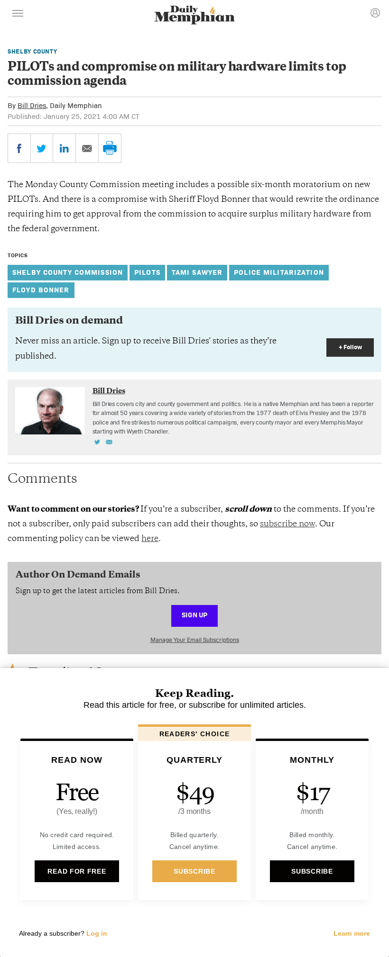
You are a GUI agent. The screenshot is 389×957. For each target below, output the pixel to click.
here (149, 539)
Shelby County (32, 51)
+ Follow (350, 347)
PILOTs (147, 272)
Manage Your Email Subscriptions (194, 639)
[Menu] (18, 14)
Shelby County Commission (67, 272)
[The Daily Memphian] (194, 16)
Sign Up (194, 615)
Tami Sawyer (197, 272)
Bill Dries (32, 105)
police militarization (279, 272)
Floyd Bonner (41, 290)
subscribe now (287, 524)
